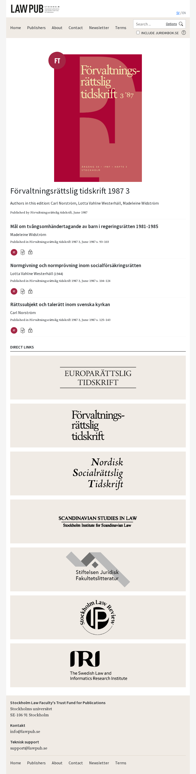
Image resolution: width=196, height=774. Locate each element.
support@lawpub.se (28, 748)
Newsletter (99, 27)
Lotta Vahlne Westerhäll (99, 203)
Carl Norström (63, 203)
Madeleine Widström (141, 203)
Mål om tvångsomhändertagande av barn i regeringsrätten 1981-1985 (84, 226)
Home (15, 27)
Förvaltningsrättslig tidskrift (51, 212)
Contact (76, 27)
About (57, 27)
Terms (120, 27)
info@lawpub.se (25, 731)
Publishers (36, 27)
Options (171, 24)
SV (178, 13)
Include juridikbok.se (160, 33)
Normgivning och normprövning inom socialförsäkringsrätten (75, 265)
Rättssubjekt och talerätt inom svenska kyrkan (60, 304)
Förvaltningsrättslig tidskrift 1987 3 (54, 242)
